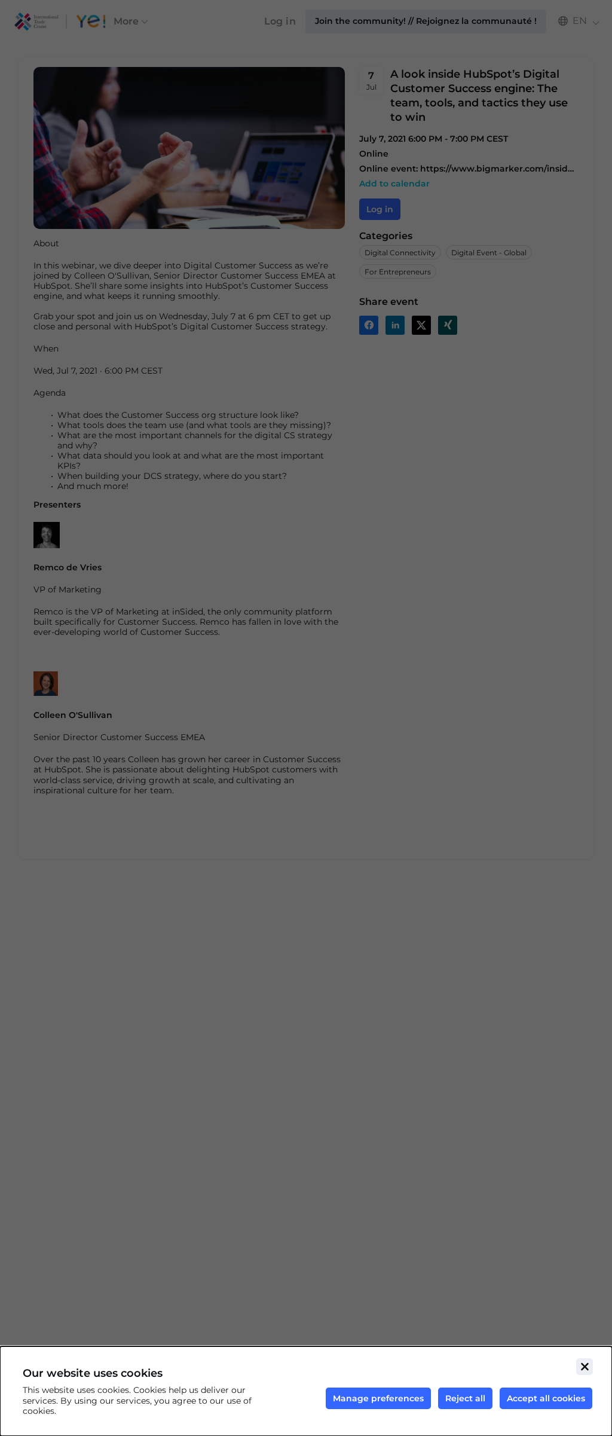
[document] (306, 1391)
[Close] (584, 1366)
